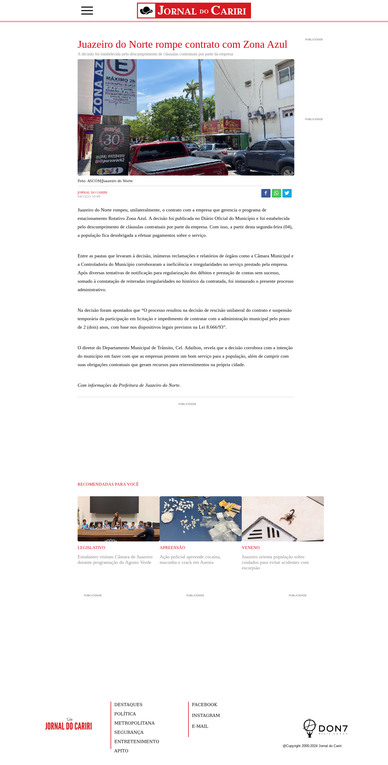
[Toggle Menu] (79, 10)
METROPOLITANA (134, 723)
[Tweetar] (287, 193)
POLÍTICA (125, 713)
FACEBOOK (204, 704)
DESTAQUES (128, 704)
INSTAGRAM (206, 715)
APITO (121, 750)
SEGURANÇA (129, 732)
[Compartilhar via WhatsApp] (276, 193)
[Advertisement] (186, 429)
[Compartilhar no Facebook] (266, 193)
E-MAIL (200, 726)
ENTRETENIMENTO (136, 741)
